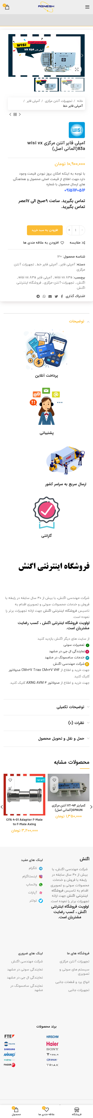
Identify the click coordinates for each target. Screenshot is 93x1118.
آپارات (32, 892)
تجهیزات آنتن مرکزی (58, 101)
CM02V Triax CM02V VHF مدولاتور (34, 670)
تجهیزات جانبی (78, 990)
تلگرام (33, 868)
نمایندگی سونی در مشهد (25, 969)
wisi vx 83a (63, 277)
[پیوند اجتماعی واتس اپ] (44, 296)
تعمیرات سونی (73, 645)
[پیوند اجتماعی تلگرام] (38, 296)
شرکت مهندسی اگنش (69, 664)
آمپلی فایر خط (73, 106)
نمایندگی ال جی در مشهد (67, 651)
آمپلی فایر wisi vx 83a (35, 277)
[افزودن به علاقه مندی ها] (54, 780)
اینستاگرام (29, 876)
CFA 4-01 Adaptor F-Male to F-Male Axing (24, 822)
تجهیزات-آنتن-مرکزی (59, 283)
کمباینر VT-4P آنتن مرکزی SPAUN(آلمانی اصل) (69, 808)
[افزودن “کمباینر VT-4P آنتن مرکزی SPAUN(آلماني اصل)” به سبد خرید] (54, 788)
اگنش (81, 283)
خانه (79, 101)
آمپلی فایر (33, 101)
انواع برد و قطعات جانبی (72, 982)
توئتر (33, 900)
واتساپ (31, 884)
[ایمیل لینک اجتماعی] (50, 296)
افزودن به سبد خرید (45, 230)
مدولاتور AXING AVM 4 (43, 683)
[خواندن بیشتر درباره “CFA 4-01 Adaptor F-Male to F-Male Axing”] (10, 788)
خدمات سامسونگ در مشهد (64, 657)
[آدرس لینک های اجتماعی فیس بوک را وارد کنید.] (61, 296)
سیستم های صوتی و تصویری (74, 971)
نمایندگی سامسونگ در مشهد (26, 988)
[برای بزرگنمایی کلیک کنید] (77, 69)
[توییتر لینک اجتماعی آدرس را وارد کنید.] (56, 296)
